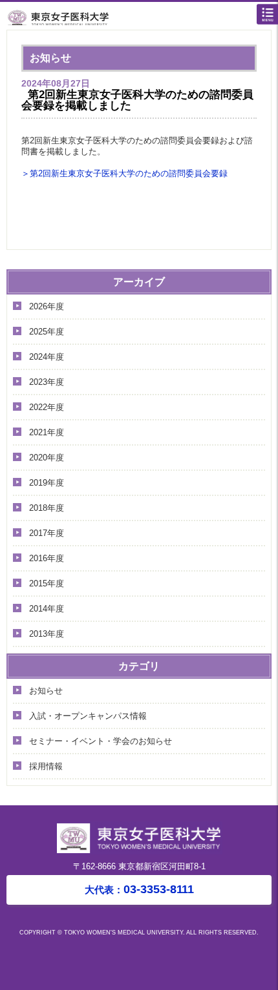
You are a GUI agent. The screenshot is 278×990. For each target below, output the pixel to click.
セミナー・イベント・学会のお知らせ (100, 741)
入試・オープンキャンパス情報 (88, 716)
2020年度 (46, 457)
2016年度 (46, 558)
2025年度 (46, 331)
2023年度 (46, 382)
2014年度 (46, 609)
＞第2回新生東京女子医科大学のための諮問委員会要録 (124, 173)
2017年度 (46, 533)
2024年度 (46, 357)
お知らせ (46, 691)
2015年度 (46, 583)
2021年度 (46, 432)
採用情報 (46, 766)
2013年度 (46, 634)
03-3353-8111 (139, 889)
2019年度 (46, 483)
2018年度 (46, 508)
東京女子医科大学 (142, 16)
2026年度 (46, 306)
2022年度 (46, 407)
